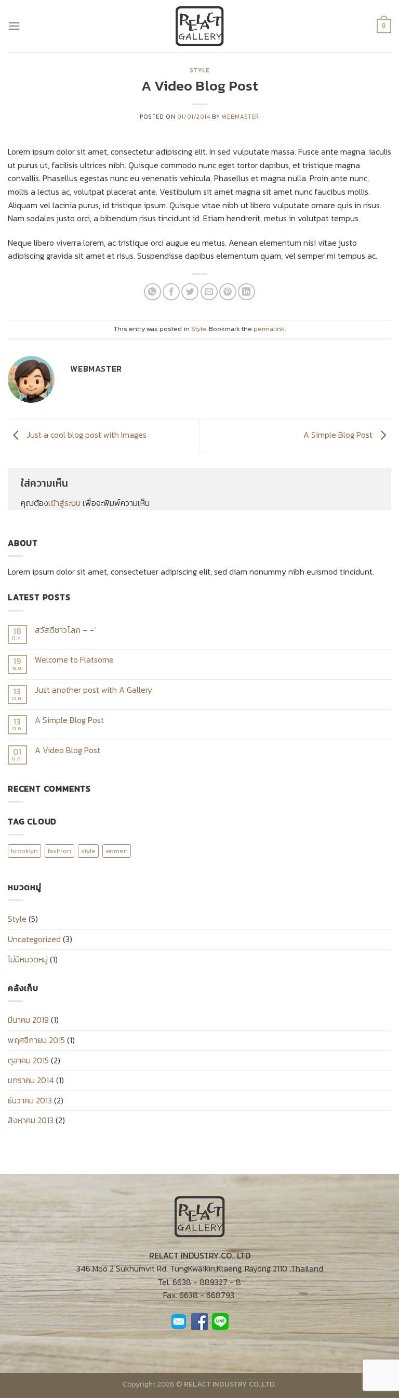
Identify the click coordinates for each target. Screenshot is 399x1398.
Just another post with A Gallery (93, 690)
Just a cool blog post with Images (85, 434)
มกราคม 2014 (31, 1080)
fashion (59, 851)
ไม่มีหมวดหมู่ (28, 959)
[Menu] (14, 26)
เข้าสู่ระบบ (64, 503)
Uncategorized (34, 939)
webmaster (240, 116)
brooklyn (24, 851)
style (88, 851)
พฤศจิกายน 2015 (36, 1040)
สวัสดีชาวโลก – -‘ (65, 630)
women (116, 851)
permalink (269, 329)
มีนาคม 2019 (28, 1019)
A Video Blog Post (67, 750)
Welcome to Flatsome (74, 660)
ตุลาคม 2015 (28, 1060)
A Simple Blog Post (339, 434)
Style (200, 70)
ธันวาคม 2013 (30, 1100)
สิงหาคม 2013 (31, 1120)
